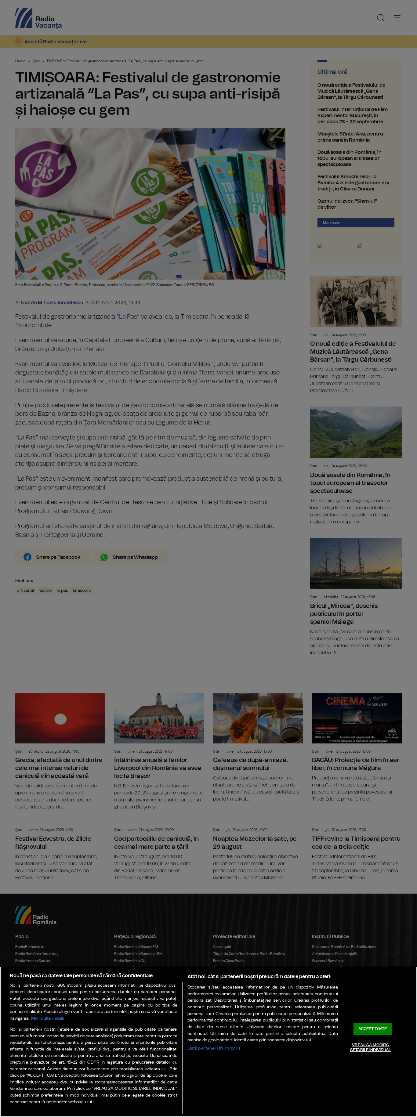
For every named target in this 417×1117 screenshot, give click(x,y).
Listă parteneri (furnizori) (213, 1048)
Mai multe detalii (47, 1018)
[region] (208, 1042)
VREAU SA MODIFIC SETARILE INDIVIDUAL (370, 1047)
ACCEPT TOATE (372, 1029)
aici (164, 1069)
